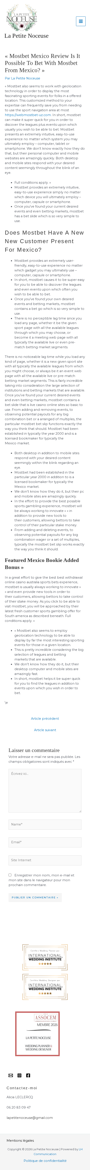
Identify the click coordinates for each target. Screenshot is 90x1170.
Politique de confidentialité (45, 1161)
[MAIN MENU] (81, 21)
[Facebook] (28, 1075)
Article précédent (45, 719)
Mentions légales (20, 1141)
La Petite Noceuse (26, 35)
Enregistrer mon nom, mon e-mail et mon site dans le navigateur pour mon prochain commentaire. (41, 880)
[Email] (11, 1075)
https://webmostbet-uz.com (28, 115)
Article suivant (45, 730)
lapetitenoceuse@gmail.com (30, 1118)
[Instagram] (19, 1075)
